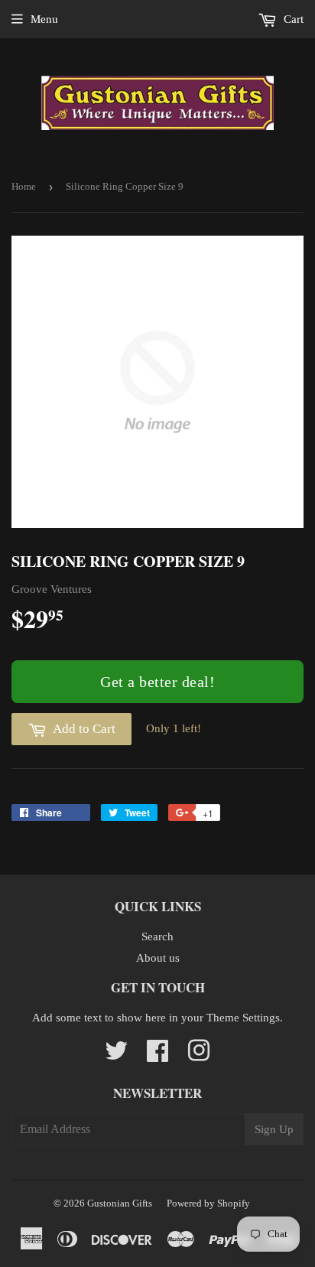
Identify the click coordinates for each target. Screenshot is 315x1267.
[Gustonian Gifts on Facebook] (157, 1056)
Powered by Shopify (208, 1203)
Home (23, 186)
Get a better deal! (157, 681)
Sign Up (274, 1129)
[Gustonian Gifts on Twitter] (116, 1056)
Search (157, 936)
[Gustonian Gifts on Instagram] (198, 1056)
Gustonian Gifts (119, 1203)
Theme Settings (243, 1017)
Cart (292, 19)
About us (158, 958)
